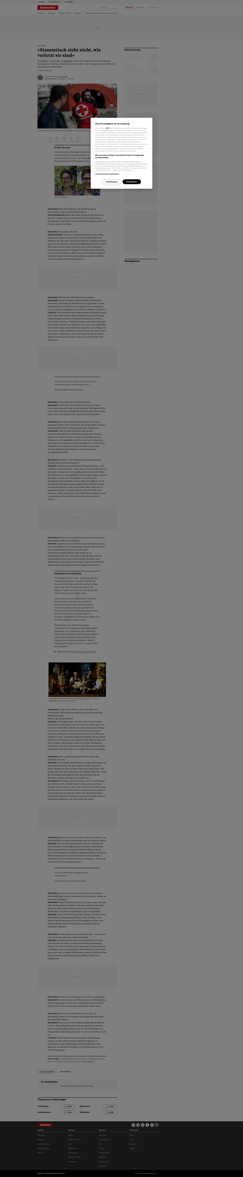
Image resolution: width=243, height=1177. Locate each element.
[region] (121, 153)
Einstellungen (112, 182)
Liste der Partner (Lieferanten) (107, 174)
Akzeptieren (131, 182)
